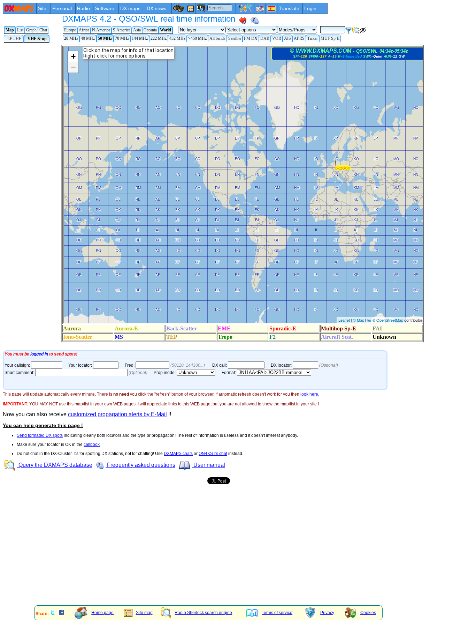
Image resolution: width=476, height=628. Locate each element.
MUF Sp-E (330, 38)
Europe (70, 30)
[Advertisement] (212, 551)
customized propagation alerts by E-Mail (117, 414)
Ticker (312, 38)
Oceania (150, 30)
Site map (144, 612)
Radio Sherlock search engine (203, 612)
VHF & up (36, 38)
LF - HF (13, 38)
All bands (217, 38)
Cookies (368, 612)
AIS (287, 38)
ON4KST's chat (213, 453)
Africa (84, 30)
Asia (137, 30)
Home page (102, 612)
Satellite (234, 38)
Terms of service (277, 612)
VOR (276, 38)
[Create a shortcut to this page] (242, 20)
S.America (121, 30)
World (165, 30)
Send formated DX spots (40, 435)
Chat (43, 30)
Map (10, 30)
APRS (299, 38)
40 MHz (88, 38)
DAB (264, 38)
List (20, 30)
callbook (92, 444)
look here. (309, 394)
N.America (101, 30)
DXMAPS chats (178, 453)
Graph (31, 30)
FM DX (251, 38)
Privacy (327, 612)
